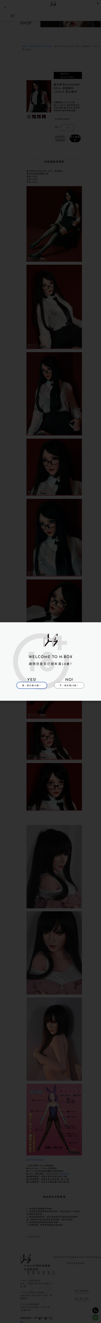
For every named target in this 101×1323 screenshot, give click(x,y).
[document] (50, 661)
